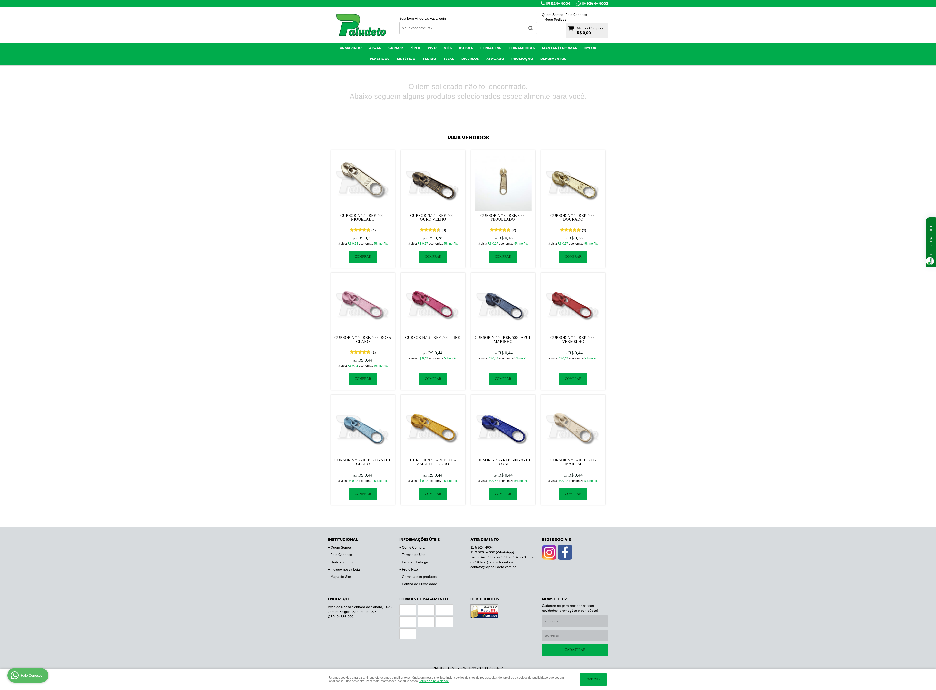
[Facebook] (565, 552)
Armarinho (351, 48)
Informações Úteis (419, 540)
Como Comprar (414, 547)
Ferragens (490, 48)
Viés (448, 48)
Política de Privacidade (419, 584)
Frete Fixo (410, 569)
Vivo (432, 48)
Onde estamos (342, 562)
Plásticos (380, 59)
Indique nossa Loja (345, 569)
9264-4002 (595, 4)
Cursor (395, 48)
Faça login (438, 18)
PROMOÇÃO (522, 59)
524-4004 (558, 4)
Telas (448, 59)
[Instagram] (549, 552)
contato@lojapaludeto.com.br (493, 567)
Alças (375, 48)
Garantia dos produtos (419, 577)
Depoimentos (553, 59)
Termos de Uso (413, 555)
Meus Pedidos (555, 19)
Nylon (590, 48)
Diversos (470, 59)
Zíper (415, 48)
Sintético (406, 59)
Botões (466, 48)
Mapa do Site (341, 577)
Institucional (343, 540)
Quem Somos (552, 15)
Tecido (429, 59)
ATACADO (495, 59)
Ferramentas (522, 48)
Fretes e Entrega (415, 562)
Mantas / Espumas (559, 48)
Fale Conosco (576, 15)
